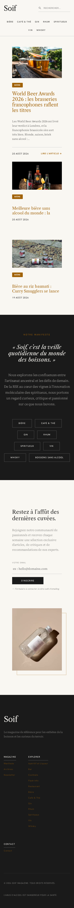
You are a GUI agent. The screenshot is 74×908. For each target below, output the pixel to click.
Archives (8, 769)
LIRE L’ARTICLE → (51, 153)
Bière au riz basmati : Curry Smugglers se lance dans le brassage (35, 291)
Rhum (46, 21)
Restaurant (34, 786)
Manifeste (9, 763)
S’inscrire (27, 580)
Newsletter (9, 775)
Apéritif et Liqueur (38, 763)
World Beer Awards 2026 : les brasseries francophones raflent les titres (35, 102)
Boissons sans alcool (49, 457)
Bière (10, 21)
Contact (8, 850)
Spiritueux (60, 21)
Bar (30, 769)
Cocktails (33, 775)
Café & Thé (24, 21)
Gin (37, 21)
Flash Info (33, 780)
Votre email (19, 562)
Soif (10, 8)
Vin (30, 30)
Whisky (41, 30)
